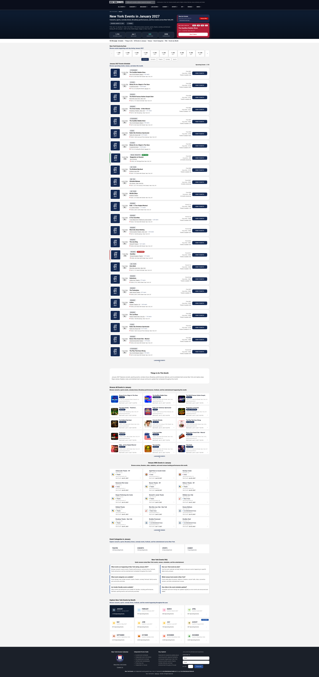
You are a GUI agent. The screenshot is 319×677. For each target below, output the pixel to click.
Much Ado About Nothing (137, 230)
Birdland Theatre (134, 195)
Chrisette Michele (135, 181)
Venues (190, 6)
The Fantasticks (134, 290)
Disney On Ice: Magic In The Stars (140, 84)
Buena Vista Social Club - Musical (139, 339)
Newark (146, 88)
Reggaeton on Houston (137, 157)
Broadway (143, 6)
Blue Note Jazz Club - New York (138, 98)
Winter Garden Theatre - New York (138, 231)
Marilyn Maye (134, 193)
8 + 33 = (185, 666)
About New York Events (120, 664)
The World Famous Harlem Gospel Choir (142, 96)
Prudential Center (134, 86)
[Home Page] (116, 2)
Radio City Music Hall (135, 135)
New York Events (113, 11)
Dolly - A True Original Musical (139, 205)
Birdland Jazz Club (134, 171)
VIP (182, 6)
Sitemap (157, 673)
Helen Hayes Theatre (135, 292)
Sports (174, 6)
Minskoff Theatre (134, 244)
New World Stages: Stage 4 (136, 353)
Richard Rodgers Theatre (136, 256)
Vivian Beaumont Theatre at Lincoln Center (140, 219)
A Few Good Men (135, 217)
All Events (121, 6)
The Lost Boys (134, 314)
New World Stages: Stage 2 (136, 74)
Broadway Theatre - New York (137, 110)
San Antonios (133, 159)
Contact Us (120, 667)
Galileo (132, 302)
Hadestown (133, 278)
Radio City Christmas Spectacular (139, 133)
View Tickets (193, 34)
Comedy (164, 6)
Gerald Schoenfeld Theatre (136, 340)
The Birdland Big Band (136, 169)
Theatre (160, 59)
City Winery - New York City (136, 183)
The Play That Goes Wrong (137, 351)
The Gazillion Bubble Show (137, 72)
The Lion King (134, 242)
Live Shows (154, 6)
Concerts (132, 6)
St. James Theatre (134, 207)
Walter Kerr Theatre (135, 280)
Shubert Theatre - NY (135, 304)
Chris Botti (133, 266)
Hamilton (132, 254)
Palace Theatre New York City (137, 316)
